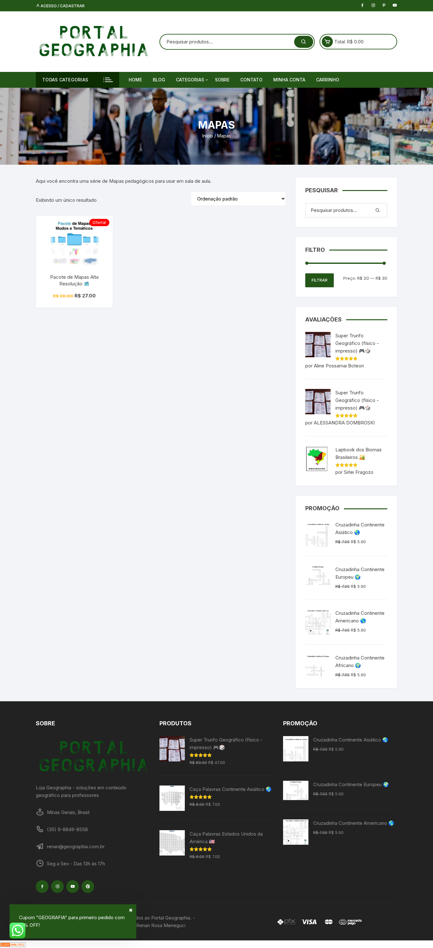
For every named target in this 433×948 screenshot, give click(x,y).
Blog (159, 79)
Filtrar (319, 280)
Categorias (190, 79)
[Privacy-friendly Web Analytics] (12, 944)
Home (135, 79)
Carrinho (327, 79)
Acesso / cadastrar (62, 5)
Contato (251, 79)
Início (207, 135)
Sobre (222, 79)
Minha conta (289, 79)
